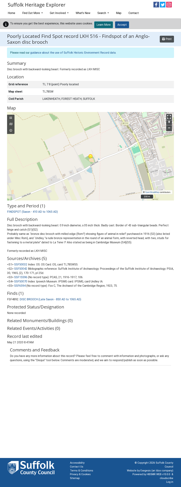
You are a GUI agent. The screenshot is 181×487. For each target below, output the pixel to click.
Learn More (104, 24)
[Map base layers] (10, 124)
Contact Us (76, 466)
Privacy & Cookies (80, 474)
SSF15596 (20, 277)
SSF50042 (20, 268)
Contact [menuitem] (134, 13)
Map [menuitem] (118, 13)
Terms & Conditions (81, 470)
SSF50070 (20, 281)
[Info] (10, 130)
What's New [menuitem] (83, 13)
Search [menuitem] (102, 13)
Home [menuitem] (11, 13)
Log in (169, 481)
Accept (122, 24)
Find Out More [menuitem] (31, 13)
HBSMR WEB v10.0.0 (159, 474)
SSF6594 (20, 285)
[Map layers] (10, 118)
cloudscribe (166, 478)
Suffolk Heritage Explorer (36, 4)
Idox (158, 470)
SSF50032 (20, 264)
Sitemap (75, 478)
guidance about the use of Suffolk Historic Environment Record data (73, 52)
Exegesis (146, 470)
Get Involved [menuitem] (58, 13)
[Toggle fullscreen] (169, 117)
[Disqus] (90, 412)
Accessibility (77, 462)
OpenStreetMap (152, 192)
